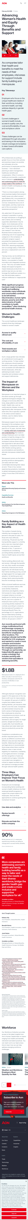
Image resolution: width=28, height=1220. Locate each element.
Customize (13, 1209)
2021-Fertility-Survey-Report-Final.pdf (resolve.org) (14, 978)
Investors (4, 1147)
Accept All (14, 1217)
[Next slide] (9, 1085)
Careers (4, 1143)
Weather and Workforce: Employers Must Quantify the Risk (12, 1072)
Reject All (14, 1213)
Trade (3, 1159)
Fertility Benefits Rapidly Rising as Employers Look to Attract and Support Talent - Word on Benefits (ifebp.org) (14, 986)
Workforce (5, 1169)
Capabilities (16, 1140)
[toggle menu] (25, 3)
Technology (5, 1162)
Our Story (5, 1140)
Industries (16, 1143)
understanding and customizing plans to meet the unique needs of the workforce (13, 181)
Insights (15, 1147)
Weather (4, 1165)
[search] (21, 3)
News (3, 1150)
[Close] (26, 1181)
